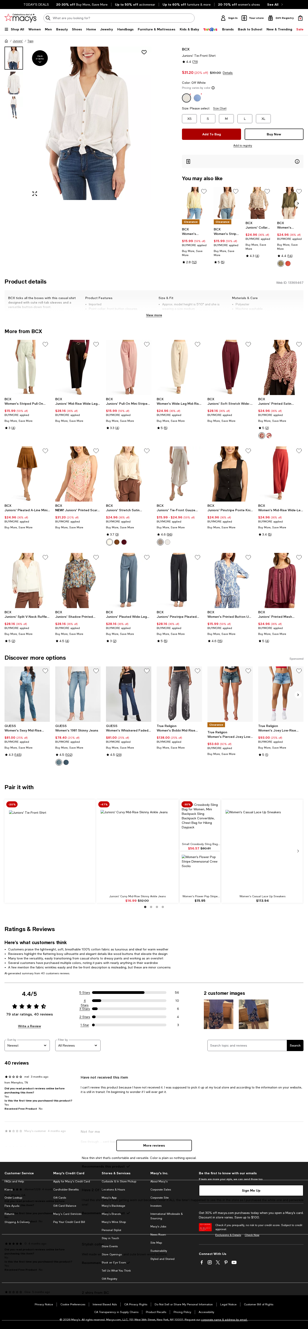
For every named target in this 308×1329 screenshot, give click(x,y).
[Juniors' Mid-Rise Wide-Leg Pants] (78, 367)
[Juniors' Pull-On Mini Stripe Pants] (128, 367)
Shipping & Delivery (17, 1222)
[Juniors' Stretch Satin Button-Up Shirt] (128, 474)
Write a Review (29, 1026)
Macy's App (109, 1197)
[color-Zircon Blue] (59, 762)
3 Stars (84, 1009)
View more (154, 315)
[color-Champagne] (109, 542)
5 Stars (84, 992)
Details (228, 73)
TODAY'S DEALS (36, 4)
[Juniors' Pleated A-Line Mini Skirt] (27, 474)
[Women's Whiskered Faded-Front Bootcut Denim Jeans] (128, 694)
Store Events (110, 1246)
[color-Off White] (167, 542)
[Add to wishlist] (144, 52)
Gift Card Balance (64, 1205)
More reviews (154, 1145)
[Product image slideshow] (89, 123)
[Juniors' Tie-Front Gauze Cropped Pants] (179, 474)
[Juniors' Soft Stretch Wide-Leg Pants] (230, 367)
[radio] (280, 263)
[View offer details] (242, 161)
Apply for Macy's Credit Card (71, 1181)
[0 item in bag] (300, 18)
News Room (158, 1234)
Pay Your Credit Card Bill (69, 1222)
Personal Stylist (111, 1230)
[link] (195, 245)
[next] (298, 851)
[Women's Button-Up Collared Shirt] (195, 203)
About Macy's (159, 1181)
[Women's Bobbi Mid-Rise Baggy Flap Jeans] (179, 694)
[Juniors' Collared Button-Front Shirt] (259, 203)
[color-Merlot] (124, 542)
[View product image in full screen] (34, 193)
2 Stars (84, 1017)
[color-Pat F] (261, 435)
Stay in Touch (110, 1238)
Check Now (252, 1235)
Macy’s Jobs (158, 1226)
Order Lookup (13, 1197)
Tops (30, 41)
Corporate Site (159, 1197)
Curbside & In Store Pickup (119, 1181)
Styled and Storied (162, 1259)
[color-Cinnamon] (117, 542)
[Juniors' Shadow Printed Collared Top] (78, 580)
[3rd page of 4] (157, 907)
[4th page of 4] (163, 907)
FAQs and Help (14, 1181)
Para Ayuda (12, 1205)
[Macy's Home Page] (20, 18)
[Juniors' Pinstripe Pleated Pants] (179, 580)
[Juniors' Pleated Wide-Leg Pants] (128, 580)
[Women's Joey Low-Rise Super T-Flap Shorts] (280, 694)
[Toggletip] (213, 88)
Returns (9, 1213)
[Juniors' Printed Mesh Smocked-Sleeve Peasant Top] (280, 580)
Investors (155, 1205)
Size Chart (219, 108)
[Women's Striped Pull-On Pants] (27, 367)
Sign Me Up (251, 1190)
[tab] (14, 58)
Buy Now (274, 134)
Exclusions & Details (228, 1235)
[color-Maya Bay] (66, 762)
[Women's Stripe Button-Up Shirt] (227, 203)
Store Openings (112, 1254)
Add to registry (242, 145)
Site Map (156, 1242)
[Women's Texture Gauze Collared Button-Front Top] (290, 203)
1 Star (84, 1025)
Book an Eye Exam (114, 1262)
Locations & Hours (113, 1189)
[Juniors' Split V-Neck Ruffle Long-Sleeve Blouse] (27, 580)
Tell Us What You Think (116, 1270)
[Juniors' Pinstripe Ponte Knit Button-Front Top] (230, 474)
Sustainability (158, 1250)
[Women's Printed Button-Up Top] (230, 580)
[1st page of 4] (145, 907)
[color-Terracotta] (288, 263)
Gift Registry (109, 1278)
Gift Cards (59, 1197)
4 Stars (85, 1001)
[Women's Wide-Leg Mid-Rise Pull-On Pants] (179, 367)
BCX (186, 49)
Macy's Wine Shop (114, 1222)
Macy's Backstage (113, 1205)
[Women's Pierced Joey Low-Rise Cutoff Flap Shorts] (230, 694)
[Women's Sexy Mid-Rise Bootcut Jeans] (27, 694)
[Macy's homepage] (6, 41)
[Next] (298, 203)
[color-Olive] (280, 263)
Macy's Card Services (67, 1213)
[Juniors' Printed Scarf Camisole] (78, 474)
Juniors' (18, 41)
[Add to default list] (204, 191)
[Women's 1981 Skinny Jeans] (78, 694)
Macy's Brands (111, 1213)
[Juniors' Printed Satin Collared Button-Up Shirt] (280, 367)
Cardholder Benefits (66, 1189)
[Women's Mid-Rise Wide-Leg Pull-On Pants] (280, 474)
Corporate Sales (160, 1189)
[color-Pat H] (269, 435)
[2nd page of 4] (151, 907)
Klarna (9, 1189)
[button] (78, 123)
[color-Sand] (160, 542)
